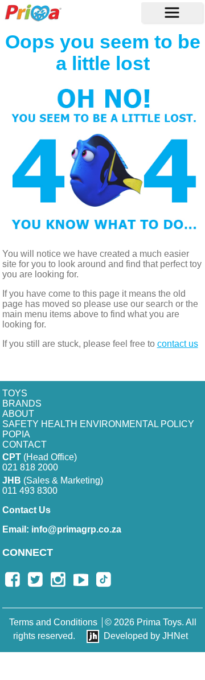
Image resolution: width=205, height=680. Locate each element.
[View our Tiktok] (103, 579)
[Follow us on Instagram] (58, 579)
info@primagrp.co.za (61, 529)
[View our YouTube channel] (80, 579)
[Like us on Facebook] (12, 579)
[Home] (33, 12)
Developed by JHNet (146, 636)
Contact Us (26, 510)
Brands (22, 403)
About (18, 414)
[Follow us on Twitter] (35, 579)
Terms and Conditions (53, 622)
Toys (14, 393)
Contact (24, 444)
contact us (177, 344)
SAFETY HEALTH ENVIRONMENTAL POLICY (98, 424)
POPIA (16, 434)
